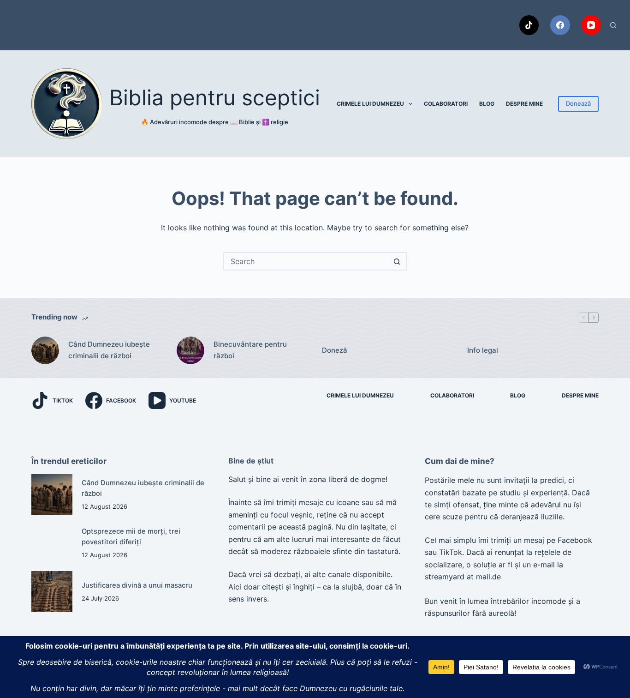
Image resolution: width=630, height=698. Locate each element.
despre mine (524, 103)
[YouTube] (591, 25)
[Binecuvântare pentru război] (190, 350)
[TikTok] (529, 25)
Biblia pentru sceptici (214, 97)
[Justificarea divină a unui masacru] (51, 591)
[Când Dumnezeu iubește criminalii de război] (45, 350)
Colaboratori (446, 103)
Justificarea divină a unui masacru (137, 585)
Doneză (334, 350)
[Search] (613, 25)
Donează (578, 103)
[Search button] (397, 261)
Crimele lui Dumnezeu (370, 103)
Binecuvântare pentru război (250, 350)
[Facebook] (560, 25)
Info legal (482, 350)
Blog (486, 103)
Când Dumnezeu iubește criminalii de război (109, 350)
